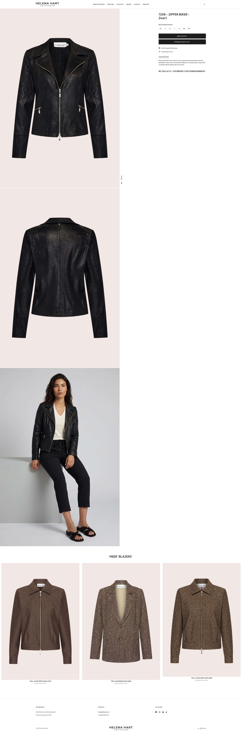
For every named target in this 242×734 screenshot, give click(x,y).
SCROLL (121, 177)
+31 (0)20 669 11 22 (103, 715)
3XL (189, 28)
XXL (184, 28)
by (202, 728)
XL (179, 28)
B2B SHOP (146, 4)
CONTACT (137, 4)
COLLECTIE (120, 4)
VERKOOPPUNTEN (99, 4)
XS (160, 28)
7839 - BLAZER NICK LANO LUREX (121, 681)
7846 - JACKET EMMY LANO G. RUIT (40, 681)
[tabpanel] (182, 63)
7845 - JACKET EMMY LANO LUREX (201, 678)
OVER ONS (110, 4)
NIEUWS (128, 4)
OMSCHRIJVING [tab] (164, 57)
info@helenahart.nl (104, 712)
